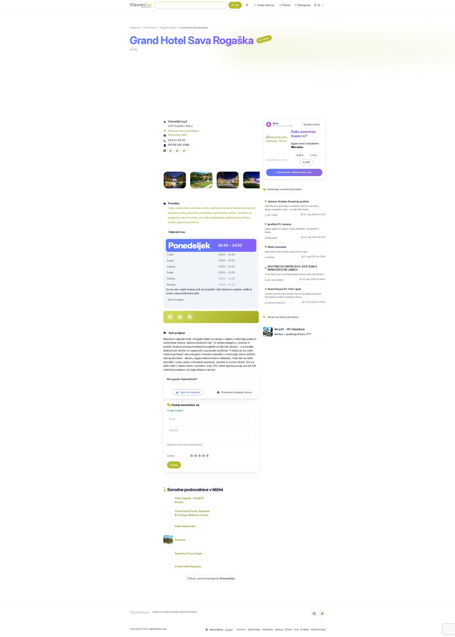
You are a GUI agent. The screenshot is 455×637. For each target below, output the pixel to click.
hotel (134, 49)
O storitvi (240, 629)
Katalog (279, 629)
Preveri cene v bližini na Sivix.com (294, 172)
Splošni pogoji (318, 629)
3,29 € (313, 155)
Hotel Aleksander (185, 526)
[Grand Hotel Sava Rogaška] (175, 179)
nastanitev (182, 207)
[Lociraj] (246, 5)
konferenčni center (224, 212)
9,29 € (299, 155)
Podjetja (304, 629)
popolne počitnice (188, 222)
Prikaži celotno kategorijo (211, 578)
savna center (189, 217)
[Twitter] (322, 613)
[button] (318, 5)
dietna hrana (234, 217)
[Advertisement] (227, 85)
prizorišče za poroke (199, 212)
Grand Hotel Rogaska (188, 566)
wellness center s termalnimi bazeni (233, 207)
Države (288, 629)
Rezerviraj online (177, 134)
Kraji (296, 629)
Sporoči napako (176, 299)
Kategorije (267, 629)
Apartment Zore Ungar (188, 553)
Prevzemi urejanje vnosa (236, 392)
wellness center (199, 207)
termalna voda (177, 212)
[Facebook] (314, 613)
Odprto (265, 38)
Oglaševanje (253, 629)
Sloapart (180, 539)
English (229, 629)
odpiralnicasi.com (157, 629)
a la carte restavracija (211, 217)
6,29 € (306, 162)
